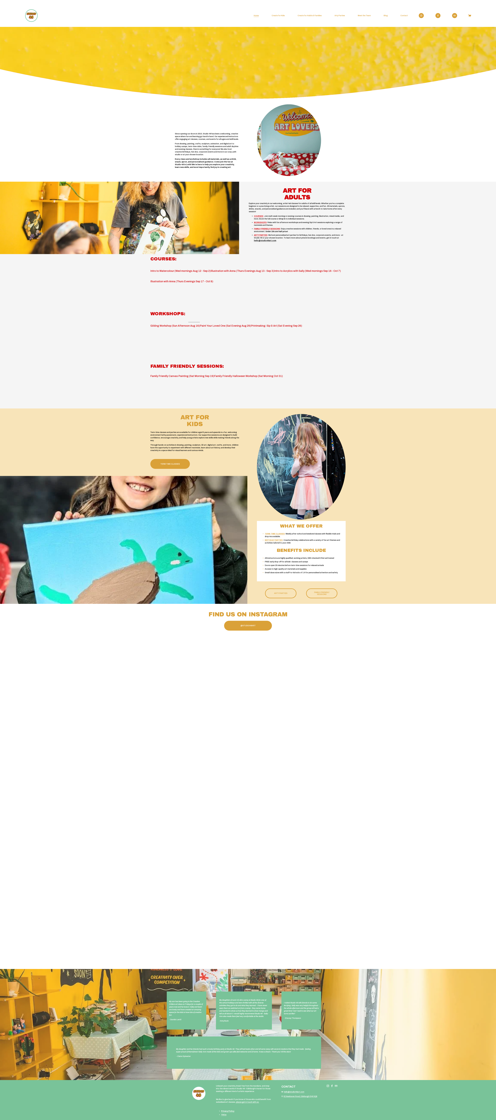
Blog (386, 16)
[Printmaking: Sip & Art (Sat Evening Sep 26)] (276, 321)
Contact (404, 16)
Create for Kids (278, 16)
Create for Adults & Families (310, 16)
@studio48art (248, 626)
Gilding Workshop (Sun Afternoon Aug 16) (175, 325)
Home (256, 16)
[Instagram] (421, 15)
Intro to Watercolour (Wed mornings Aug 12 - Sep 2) (180, 270)
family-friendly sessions (321, 593)
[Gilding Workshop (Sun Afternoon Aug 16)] (175, 321)
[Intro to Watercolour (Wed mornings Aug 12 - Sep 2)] (180, 266)
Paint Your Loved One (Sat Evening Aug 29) (225, 325)
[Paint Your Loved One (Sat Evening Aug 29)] (225, 321)
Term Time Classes (170, 464)
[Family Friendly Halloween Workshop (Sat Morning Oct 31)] (248, 371)
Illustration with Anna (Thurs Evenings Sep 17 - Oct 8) (181, 281)
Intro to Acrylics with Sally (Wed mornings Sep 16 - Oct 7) (307, 270)
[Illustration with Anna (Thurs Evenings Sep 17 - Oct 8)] (181, 277)
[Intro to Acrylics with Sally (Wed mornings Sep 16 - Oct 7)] (307, 266)
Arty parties (280, 593)
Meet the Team (364, 16)
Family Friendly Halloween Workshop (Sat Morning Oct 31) (248, 376)
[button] (174, 703)
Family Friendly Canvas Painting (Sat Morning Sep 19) (182, 376)
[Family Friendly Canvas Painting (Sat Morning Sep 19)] (182, 371)
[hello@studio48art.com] (454, 15)
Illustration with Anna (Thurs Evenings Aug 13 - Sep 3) (242, 270)
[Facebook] (437, 15)
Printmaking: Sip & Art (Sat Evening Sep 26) (276, 325)
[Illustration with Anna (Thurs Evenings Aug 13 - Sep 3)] (242, 266)
